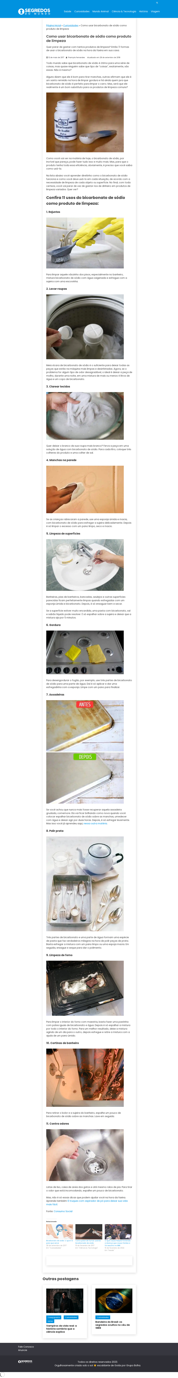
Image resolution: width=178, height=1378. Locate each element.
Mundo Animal (101, 11)
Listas (50, 1321)
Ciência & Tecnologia (124, 11)
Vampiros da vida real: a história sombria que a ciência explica (61, 1329)
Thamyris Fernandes (76, 57)
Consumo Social (63, 1211)
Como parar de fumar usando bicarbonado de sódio (88, 1241)
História (143, 11)
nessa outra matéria (95, 823)
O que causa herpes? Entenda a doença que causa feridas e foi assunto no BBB (117, 1243)
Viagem (155, 11)
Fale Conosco (26, 1346)
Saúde (67, 11)
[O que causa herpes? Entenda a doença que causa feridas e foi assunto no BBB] (118, 1232)
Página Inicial (53, 25)
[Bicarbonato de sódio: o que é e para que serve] (59, 1232)
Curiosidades (81, 11)
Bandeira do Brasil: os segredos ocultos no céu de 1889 (112, 1325)
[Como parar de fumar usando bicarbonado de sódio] (88, 1232)
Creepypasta (54, 1317)
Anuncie (22, 1350)
